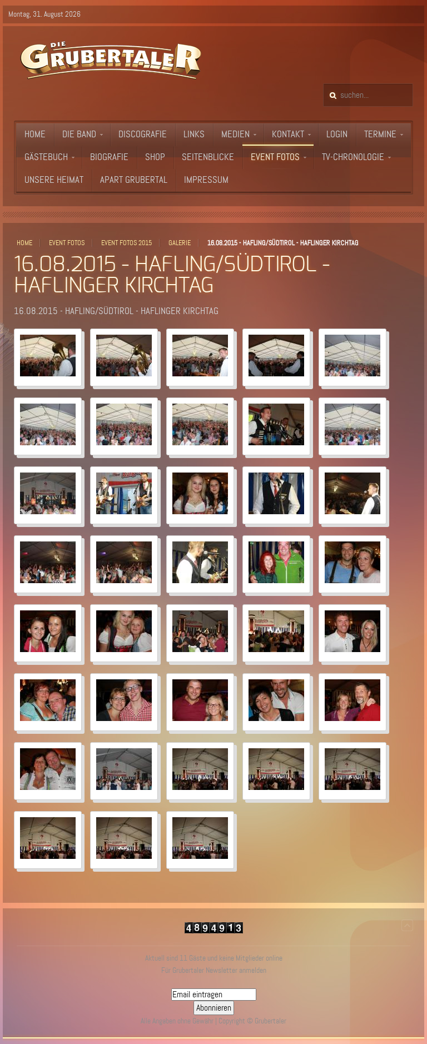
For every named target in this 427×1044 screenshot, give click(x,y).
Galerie (179, 243)
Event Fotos (67, 243)
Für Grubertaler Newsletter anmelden (213, 970)
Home (24, 243)
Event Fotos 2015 (126, 243)
